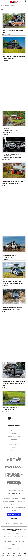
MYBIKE (8, 539)
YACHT (8, 533)
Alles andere (14, 450)
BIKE (19, 536)
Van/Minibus (7, 34)
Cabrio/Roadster (14, 447)
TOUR (23, 536)
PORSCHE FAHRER (19, 542)
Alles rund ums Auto (14, 428)
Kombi (14, 433)
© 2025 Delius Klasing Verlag (13, 549)
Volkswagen (14, 5)
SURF (15, 536)
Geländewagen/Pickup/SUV (14, 436)
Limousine (14, 442)
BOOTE (23, 533)
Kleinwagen (14, 431)
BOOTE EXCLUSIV (7, 536)
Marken (7, 5)
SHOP (4, 533)
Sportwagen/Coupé (14, 444)
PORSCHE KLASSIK (8, 542)
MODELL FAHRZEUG (17, 539)
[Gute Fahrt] (15, 2)
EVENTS (14, 544)
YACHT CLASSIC (16, 533)
